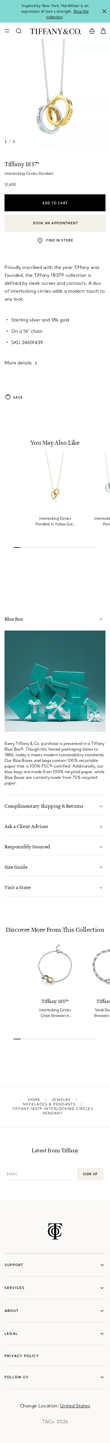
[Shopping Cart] (103, 30)
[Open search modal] (18, 30)
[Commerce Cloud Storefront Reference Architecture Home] (55, 1231)
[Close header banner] (104, 11)
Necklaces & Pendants (49, 1104)
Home (34, 1100)
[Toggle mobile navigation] (7, 30)
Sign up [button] (90, 1174)
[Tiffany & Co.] (55, 31)
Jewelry (61, 1100)
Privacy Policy (22, 1356)
